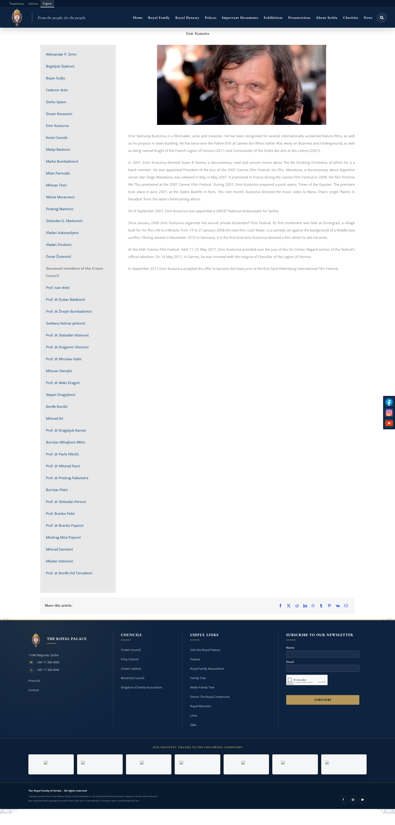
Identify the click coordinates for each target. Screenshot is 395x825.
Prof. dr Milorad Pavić (63, 466)
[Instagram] (389, 412)
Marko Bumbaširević (62, 161)
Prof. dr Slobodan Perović (66, 501)
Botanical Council (132, 678)
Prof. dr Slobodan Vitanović (67, 335)
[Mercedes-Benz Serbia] (295, 764)
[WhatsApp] (313, 605)
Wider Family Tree (202, 687)
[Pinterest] (329, 605)
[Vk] (338, 605)
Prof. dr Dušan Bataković (65, 299)
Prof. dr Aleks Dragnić (63, 382)
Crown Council (131, 650)
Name (290, 648)
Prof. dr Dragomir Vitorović (67, 347)
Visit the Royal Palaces (205, 650)
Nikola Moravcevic (60, 197)
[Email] (346, 605)
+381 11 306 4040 (47, 670)
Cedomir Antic (57, 90)
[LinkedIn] (305, 605)
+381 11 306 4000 (47, 662)
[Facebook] (280, 605)
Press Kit (34, 681)
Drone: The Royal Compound (210, 697)
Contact (33, 690)
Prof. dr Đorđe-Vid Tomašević (69, 573)
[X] (289, 605)
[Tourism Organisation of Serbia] (344, 764)
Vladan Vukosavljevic (62, 232)
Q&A (193, 725)
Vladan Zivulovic (59, 244)
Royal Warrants (200, 706)
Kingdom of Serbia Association (141, 687)
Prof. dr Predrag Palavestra (67, 478)
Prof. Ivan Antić (58, 287)
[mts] (246, 764)
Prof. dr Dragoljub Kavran (66, 430)
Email (290, 662)
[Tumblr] (321, 605)
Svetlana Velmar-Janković (65, 323)
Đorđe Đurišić (57, 406)
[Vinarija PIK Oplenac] (197, 764)
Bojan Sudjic (55, 78)
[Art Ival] (51, 764)
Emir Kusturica (57, 125)
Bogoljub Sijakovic (60, 66)
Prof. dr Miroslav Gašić (64, 359)
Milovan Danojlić (59, 370)
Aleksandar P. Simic (61, 54)
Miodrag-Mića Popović (63, 537)
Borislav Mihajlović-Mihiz (65, 442)
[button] (382, 18)
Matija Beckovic (58, 149)
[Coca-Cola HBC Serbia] (100, 764)
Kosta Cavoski (57, 137)
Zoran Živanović (58, 256)
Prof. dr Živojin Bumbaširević (69, 311)
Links (193, 715)
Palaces (195, 659)
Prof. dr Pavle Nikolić (62, 454)
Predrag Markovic (60, 209)
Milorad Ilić (54, 418)
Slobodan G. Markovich (64, 220)
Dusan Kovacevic (59, 113)
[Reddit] (297, 605)
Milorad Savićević (59, 549)
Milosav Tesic (56, 185)
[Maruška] (148, 764)
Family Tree (198, 678)
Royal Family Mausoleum (207, 668)
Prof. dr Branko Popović (65, 525)
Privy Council (130, 659)
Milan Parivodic (58, 173)
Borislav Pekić (57, 489)
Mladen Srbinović (59, 561)
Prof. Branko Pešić (60, 513)
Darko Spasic (56, 101)
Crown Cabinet (131, 668)
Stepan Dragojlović (60, 394)
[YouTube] (389, 423)
